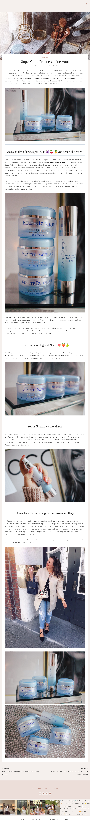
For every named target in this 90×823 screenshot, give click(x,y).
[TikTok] (43, 793)
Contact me (42, 788)
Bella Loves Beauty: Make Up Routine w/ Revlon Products (20, 771)
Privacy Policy (54, 819)
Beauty (45, 57)
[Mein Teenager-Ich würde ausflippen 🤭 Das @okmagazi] (52, 807)
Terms (45, 819)
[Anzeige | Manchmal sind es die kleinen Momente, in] (37, 807)
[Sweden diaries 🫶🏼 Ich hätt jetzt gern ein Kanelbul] (67, 807)
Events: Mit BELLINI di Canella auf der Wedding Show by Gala (69, 771)
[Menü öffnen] (86, 4)
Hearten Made (65, 819)
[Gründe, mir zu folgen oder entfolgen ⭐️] (22, 807)
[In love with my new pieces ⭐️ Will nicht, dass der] (82, 807)
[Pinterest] (46, 793)
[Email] (50, 793)
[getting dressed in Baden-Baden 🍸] (7, 807)
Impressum (55, 788)
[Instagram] (40, 793)
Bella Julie (39, 65)
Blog (33, 788)
